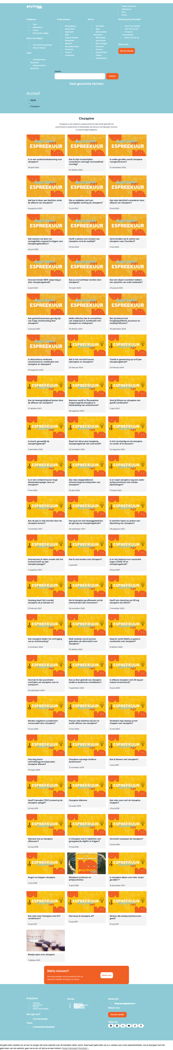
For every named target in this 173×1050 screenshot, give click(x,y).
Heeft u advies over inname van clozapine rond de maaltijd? (84, 240)
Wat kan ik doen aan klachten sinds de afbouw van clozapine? (45, 201)
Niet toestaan (73, 1048)
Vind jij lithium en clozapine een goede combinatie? (125, 401)
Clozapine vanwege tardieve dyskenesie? (82, 760)
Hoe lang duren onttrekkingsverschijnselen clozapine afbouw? (41, 761)
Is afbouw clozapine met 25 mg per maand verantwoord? (126, 681)
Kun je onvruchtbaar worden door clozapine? (85, 281)
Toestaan (65, 1048)
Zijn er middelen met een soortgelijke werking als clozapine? (86, 201)
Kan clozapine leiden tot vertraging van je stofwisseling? (45, 640)
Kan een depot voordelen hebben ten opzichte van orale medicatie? (126, 281)
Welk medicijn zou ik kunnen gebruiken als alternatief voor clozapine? (83, 641)
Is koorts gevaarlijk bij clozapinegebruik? (38, 442)
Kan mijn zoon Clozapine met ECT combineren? (44, 917)
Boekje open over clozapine (41, 954)
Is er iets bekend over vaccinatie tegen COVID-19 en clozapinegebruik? (125, 561)
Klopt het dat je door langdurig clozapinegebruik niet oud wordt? (85, 442)
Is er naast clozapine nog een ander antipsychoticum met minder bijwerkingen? (127, 482)
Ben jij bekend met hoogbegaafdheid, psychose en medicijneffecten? (125, 320)
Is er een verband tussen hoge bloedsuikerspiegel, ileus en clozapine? (43, 482)
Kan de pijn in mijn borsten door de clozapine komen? (45, 522)
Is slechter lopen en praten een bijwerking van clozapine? (125, 522)
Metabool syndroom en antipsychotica (80, 878)
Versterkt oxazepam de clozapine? (126, 839)
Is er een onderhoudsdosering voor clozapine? (45, 160)
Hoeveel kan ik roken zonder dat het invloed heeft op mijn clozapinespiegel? (45, 561)
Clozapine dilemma (78, 800)
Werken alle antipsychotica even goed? (125, 917)
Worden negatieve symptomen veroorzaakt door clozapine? (43, 722)
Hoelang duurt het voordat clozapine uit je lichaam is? (41, 601)
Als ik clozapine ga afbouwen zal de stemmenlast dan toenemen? (86, 601)
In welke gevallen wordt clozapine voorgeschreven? (126, 160)
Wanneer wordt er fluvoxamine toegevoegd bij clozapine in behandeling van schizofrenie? (84, 402)
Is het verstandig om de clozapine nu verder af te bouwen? (126, 442)
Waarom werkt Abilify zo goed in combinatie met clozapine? (125, 640)
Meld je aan (106, 975)
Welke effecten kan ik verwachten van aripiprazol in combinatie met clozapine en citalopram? (85, 320)
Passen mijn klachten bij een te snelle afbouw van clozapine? (84, 722)
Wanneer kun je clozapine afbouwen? (40, 840)
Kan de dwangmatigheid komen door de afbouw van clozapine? (45, 401)
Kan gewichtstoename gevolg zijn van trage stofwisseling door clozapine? (44, 320)
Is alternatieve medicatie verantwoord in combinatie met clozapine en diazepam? (43, 361)
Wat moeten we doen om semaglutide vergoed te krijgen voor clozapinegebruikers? (45, 241)
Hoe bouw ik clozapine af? (81, 916)
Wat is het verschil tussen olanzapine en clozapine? (81, 360)
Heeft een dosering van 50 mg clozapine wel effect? (124, 601)
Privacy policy (83, 1048)
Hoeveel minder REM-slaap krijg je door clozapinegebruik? (44, 281)
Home (33, 100)
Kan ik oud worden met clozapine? (85, 559)
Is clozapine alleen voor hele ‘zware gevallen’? (127, 878)
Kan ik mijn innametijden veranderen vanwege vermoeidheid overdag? (86, 161)
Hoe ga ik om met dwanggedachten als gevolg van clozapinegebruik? (86, 522)
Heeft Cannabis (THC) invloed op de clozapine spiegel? (45, 801)
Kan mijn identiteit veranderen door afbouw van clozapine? (127, 201)
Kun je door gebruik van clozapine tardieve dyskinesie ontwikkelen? (85, 681)
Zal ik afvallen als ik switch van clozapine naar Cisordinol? (124, 240)
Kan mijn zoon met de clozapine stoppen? (125, 801)
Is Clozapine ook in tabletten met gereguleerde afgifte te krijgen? (85, 840)
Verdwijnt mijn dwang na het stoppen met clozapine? (124, 722)
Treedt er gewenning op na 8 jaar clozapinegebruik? (126, 360)
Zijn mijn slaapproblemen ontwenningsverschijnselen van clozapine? (84, 482)
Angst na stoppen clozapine (41, 877)
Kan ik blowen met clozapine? (124, 759)
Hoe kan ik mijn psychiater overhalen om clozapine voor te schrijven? (43, 682)
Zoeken (57, 71)
